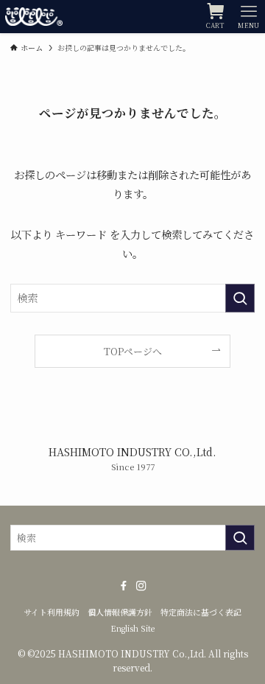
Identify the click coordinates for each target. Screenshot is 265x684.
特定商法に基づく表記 (200, 612)
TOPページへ (133, 351)
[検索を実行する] (240, 298)
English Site (132, 628)
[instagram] (141, 586)
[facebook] (123, 586)
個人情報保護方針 (120, 612)
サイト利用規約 (52, 612)
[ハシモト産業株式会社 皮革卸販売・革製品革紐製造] (33, 16)
